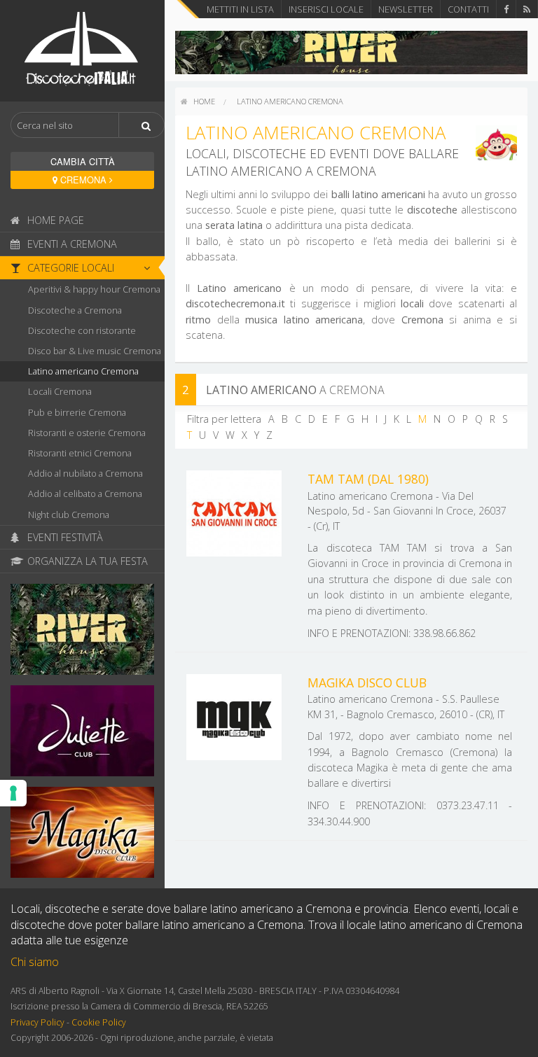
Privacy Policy (37, 1022)
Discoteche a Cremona (75, 310)
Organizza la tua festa (86, 561)
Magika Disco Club (367, 682)
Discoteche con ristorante (82, 330)
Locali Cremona (60, 391)
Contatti (468, 9)
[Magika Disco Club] (234, 716)
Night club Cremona (68, 514)
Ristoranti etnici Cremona (80, 453)
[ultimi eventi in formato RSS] (526, 9)
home (203, 101)
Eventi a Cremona (71, 244)
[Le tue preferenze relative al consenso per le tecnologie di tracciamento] (13, 793)
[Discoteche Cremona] (82, 49)
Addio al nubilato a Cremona (85, 473)
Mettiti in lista (240, 9)
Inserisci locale (326, 9)
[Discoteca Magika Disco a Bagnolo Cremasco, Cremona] (82, 836)
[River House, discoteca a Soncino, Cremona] (82, 633)
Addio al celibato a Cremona (85, 493)
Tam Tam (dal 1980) (368, 478)
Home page (54, 220)
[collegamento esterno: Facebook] (506, 9)
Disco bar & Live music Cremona (94, 350)
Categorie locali (69, 267)
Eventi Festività (64, 537)
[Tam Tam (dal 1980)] (234, 512)
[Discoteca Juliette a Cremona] (82, 735)
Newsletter (405, 9)
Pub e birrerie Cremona (77, 412)
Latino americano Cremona (83, 371)
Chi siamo (35, 961)
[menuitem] (198, 101)
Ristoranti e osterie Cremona (87, 432)
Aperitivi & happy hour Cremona (94, 289)
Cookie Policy (98, 1022)
